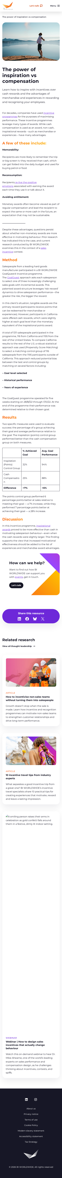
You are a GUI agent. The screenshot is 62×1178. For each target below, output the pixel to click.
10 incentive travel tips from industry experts (28, 777)
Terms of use (31, 1119)
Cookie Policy (31, 1125)
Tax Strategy (31, 1142)
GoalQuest (13, 277)
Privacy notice (31, 1114)
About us (31, 1108)
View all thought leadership (17, 646)
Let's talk (34, 6)
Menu (53, 5)
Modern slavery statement (31, 1130)
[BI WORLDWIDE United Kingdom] (7, 6)
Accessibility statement (31, 1136)
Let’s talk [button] (16, 585)
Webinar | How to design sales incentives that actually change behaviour (25, 1045)
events (19, 577)
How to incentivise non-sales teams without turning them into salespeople (29, 698)
